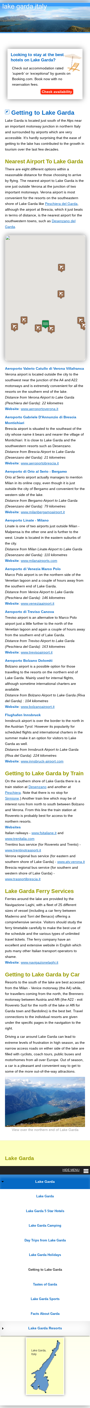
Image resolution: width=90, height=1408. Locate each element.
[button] (38, 328)
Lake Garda (45, 1182)
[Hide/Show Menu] (75, 1170)
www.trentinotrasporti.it (23, 850)
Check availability (57, 92)
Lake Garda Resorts (45, 1328)
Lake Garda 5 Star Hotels (45, 1211)
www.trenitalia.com (19, 839)
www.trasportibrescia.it (22, 879)
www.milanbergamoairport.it (43, 512)
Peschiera (13, 793)
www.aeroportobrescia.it (40, 463)
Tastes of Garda (45, 1284)
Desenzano (37, 787)
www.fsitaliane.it (44, 833)
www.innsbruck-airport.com (42, 761)
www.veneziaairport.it (37, 603)
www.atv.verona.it (71, 862)
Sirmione (12, 798)
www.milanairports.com (39, 561)
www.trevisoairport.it (36, 652)
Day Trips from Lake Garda (45, 1240)
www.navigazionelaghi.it (39, 962)
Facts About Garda (45, 1314)
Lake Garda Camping (45, 1225)
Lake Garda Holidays (45, 1255)
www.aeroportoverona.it (39, 409)
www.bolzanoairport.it (37, 707)
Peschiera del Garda (61, 204)
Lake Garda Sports (45, 1299)
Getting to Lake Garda (45, 1269)
